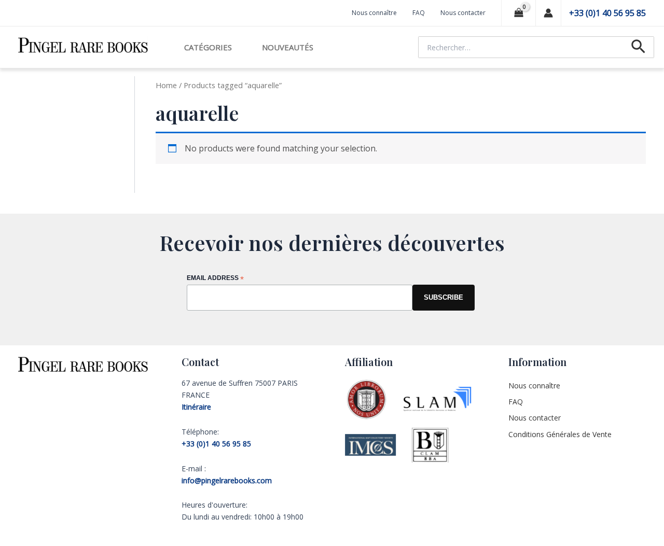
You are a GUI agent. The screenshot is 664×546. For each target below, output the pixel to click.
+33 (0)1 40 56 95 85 (607, 13)
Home (166, 85)
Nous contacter (463, 12)
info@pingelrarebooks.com (227, 480)
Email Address (215, 278)
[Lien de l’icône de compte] (548, 13)
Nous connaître (374, 12)
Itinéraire (196, 407)
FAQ (418, 12)
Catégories (208, 47)
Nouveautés (287, 47)
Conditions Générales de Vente (560, 434)
